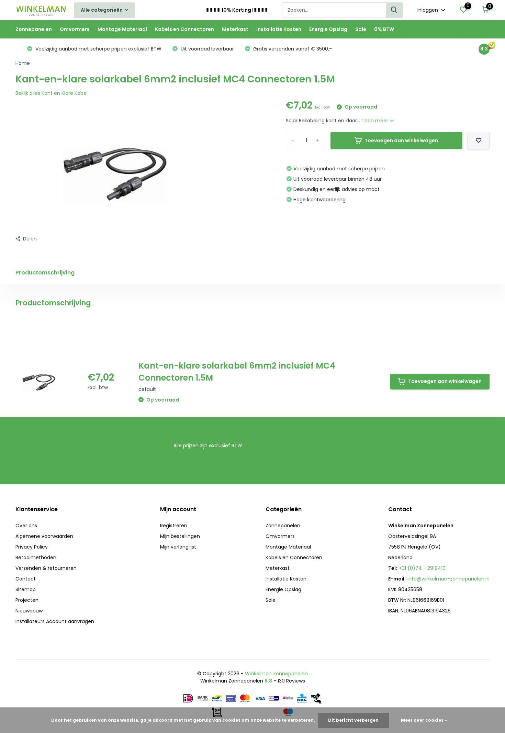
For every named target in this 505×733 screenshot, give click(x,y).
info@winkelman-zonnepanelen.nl (448, 578)
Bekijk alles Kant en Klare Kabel (51, 93)
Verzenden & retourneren (46, 568)
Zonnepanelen (33, 29)
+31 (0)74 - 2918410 (422, 568)
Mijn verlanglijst (178, 546)
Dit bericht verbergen (353, 720)
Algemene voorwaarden (44, 536)
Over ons (26, 525)
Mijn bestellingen (180, 536)
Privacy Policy (31, 546)
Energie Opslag (328, 29)
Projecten (26, 600)
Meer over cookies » (424, 720)
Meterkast (235, 29)
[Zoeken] (394, 10)
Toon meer (375, 120)
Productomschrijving (45, 273)
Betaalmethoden (35, 557)
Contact (25, 578)
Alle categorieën (102, 10)
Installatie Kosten (278, 29)
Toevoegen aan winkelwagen (401, 140)
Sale (360, 29)
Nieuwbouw (29, 610)
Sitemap (25, 589)
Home (22, 63)
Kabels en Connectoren (184, 29)
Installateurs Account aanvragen (54, 621)
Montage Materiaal (122, 29)
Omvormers (75, 29)
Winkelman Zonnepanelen (276, 673)
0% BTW (384, 29)
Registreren (173, 525)
